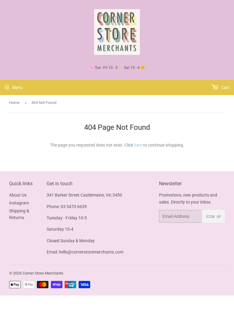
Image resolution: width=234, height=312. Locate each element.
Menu (17, 87)
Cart (224, 87)
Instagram (19, 202)
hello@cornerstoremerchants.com (91, 252)
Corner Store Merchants (43, 273)
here (138, 145)
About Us (18, 195)
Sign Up (213, 216)
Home (14, 102)
